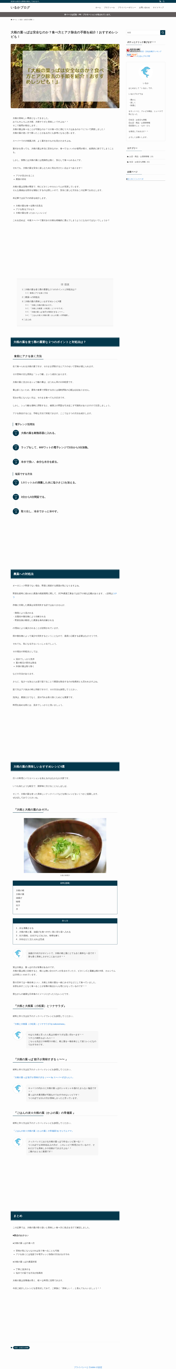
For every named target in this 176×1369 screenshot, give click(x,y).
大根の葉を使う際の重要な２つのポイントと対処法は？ (51, 289)
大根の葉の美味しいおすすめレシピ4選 (43, 301)
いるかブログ (20, 7)
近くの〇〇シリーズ (135, 179)
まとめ (28, 319)
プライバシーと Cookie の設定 (88, 1367)
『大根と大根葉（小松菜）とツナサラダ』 (47, 308)
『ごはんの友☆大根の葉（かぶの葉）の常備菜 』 (50, 315)
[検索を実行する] (162, 32)
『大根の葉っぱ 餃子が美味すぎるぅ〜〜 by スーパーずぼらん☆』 (43, 1077)
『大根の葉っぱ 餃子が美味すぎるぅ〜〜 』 (47, 312)
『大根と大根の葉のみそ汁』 (41, 305)
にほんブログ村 (143, 56)
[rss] (160, 1)
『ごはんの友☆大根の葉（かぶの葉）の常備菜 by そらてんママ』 (43, 1131)
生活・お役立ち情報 (21, 1348)
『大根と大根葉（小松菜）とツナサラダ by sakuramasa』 (39, 1024)
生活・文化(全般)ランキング (150, 51)
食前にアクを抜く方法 (39, 293)
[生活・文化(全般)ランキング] (133, 51)
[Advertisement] (65, 252)
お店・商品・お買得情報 (141, 156)
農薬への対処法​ (32, 297)
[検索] (163, 1)
